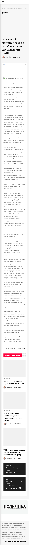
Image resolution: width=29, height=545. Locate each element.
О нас (5, 541)
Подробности (21, 348)
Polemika (8, 57)
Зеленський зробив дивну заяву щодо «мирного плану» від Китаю (12, 416)
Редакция (10, 541)
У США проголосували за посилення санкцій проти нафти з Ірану (14, 452)
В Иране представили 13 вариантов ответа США (13, 382)
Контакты (23, 541)
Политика (5, 12)
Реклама (16, 541)
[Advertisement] (14, 26)
